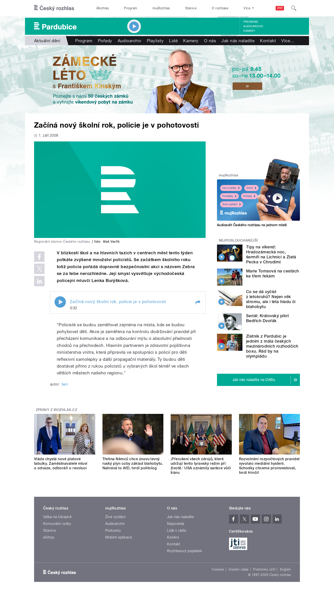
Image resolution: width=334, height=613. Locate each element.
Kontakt (268, 40)
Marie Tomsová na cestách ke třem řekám (272, 273)
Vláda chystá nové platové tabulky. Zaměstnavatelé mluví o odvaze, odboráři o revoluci (60, 463)
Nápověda (175, 524)
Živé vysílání (229, 204)
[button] (197, 302)
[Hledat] (294, 8)
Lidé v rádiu (177, 530)
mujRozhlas (161, 8)
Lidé (173, 40)
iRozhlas (102, 8)
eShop (48, 537)
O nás (210, 40)
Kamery (249, 30)
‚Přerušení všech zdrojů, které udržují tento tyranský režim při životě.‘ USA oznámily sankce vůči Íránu (201, 466)
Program (130, 8)
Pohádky (227, 196)
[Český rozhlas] (54, 8)
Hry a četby (229, 188)
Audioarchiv (253, 26)
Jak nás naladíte (238, 40)
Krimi (250, 188)
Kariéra (173, 537)
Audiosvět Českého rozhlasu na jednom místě (252, 225)
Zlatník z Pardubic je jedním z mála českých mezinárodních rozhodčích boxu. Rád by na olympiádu (272, 346)
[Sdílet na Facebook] (39, 256)
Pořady (105, 40)
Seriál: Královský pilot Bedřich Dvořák (267, 318)
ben (65, 384)
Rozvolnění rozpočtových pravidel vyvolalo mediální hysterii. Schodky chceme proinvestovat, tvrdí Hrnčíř (269, 466)
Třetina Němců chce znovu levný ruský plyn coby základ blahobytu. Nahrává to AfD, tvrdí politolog (132, 463)
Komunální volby (57, 524)
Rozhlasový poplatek (184, 551)
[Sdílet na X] (39, 269)
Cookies (218, 569)
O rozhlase (220, 8)
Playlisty (155, 40)
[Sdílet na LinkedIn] (39, 281)
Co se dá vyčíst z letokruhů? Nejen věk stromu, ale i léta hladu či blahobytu (271, 299)
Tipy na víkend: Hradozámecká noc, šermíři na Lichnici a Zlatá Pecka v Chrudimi (271, 254)
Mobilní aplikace (118, 537)
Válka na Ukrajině (57, 517)
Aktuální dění (47, 40)
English (285, 569)
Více (287, 40)
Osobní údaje (239, 569)
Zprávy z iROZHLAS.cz (56, 410)
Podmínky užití (264, 569)
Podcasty (113, 530)
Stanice (191, 8)
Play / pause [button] (60, 302)
